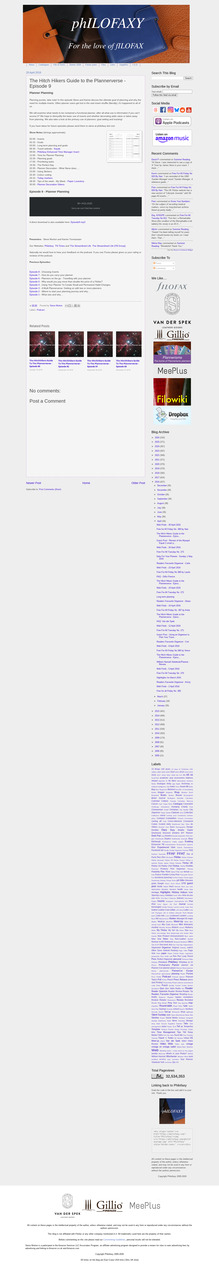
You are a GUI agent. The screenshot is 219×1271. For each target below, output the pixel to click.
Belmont (171, 789)
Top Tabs (170, 1035)
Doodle (174, 836)
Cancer (155, 804)
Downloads (159, 839)
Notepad (177, 942)
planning (175, 973)
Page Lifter (183, 950)
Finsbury (164, 869)
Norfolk (190, 939)
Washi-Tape (181, 1047)
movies (181, 927)
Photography (164, 965)
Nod (171, 939)
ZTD (177, 1062)
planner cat (187, 965)
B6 (187, 787)
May (159, 516)
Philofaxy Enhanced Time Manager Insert (58, 152)
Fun (153, 877)
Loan (167, 916)
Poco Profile (156, 977)
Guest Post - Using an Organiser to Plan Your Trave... (173, 635)
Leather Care (164, 910)
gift (178, 880)
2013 (157, 720)
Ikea (166, 898)
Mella (186, 922)
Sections (189, 1009)
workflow (155, 1059)
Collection (188, 812)
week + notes (172, 1051)
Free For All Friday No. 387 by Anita (173, 610)
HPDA (158, 898)
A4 (184, 775)
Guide (159, 886)
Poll (159, 979)
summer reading (182, 159)
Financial (155, 869)
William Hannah (159, 1056)
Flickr (168, 872)
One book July (166, 945)
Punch (165, 985)
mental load (156, 924)
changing (175, 807)
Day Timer (185, 824)
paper (163, 953)
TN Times (60, 246)
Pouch (170, 980)
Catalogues (44, 65)
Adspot (155, 781)
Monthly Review (165, 927)
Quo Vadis (169, 988)
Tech (174, 1026)
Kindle (164, 907)
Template (156, 1029)
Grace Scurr (169, 883)
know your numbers (180, 201)
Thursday (183, 1029)
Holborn (183, 892)
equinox (190, 844)
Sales (191, 1006)
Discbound (156, 833)
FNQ (177, 872)
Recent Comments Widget (183, 250)
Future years (91, 65)
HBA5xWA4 (156, 889)
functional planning (163, 877)
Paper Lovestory (75, 181)
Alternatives (181, 781)
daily (169, 824)
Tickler (190, 1029)
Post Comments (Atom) (50, 489)
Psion (158, 985)
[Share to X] (72, 305)
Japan (165, 904)
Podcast (41, 310)
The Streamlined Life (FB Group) (109, 246)
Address (189, 778)
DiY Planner (187, 833)
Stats (169, 1021)
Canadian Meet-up (185, 801)
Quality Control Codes (178, 985)
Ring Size (172, 1003)
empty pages (177, 842)
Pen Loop (181, 956)
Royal (175, 1006)
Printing (159, 982)
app (173, 784)
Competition (171, 818)
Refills (154, 997)
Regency (162, 997)
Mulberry (189, 927)
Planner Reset (181, 968)
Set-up (167, 1012)
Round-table (165, 1005)
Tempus (164, 1029)
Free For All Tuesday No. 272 (170, 592)
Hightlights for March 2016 (169, 677)
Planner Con (157, 968)
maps (190, 918)
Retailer (163, 1000)
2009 (157, 738)
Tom (164, 1035)
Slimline (155, 1018)
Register (170, 997)
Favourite (162, 854)
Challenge (155, 807)
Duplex (167, 839)
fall (162, 850)
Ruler (180, 1006)
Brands (179, 795)
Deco (172, 827)
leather (155, 910)
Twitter (170, 1038)
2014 (157, 715)
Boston (171, 795)
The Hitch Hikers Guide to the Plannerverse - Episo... (170, 534)
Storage (189, 1021)
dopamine (181, 836)
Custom (162, 824)
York (162, 1062)
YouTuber (168, 1062)
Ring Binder (162, 1003)
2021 (157, 459)
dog (162, 836)
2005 (157, 755)
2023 (157, 451)
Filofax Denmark (158, 860)
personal (177, 959)
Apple (178, 784)
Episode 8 (34, 272)
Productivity (167, 982)
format (186, 872)
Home (86, 483)
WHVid (190, 1054)
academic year (166, 778)
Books (164, 795)
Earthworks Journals (179, 839)
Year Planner (186, 1059)
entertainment (170, 844)
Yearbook (156, 1062)
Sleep (187, 1015)
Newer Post (33, 483)
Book (191, 792)
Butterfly (180, 798)
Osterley (183, 948)
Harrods (177, 886)
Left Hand (179, 910)
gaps (191, 877)
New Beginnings (173, 933)
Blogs (177, 792)
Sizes (173, 1015)
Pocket (189, 973)
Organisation (188, 945)
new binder (184, 933)
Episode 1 (34, 294)
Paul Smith (164, 956)
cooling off (156, 821)
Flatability (156, 872)
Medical (161, 922)
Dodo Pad (156, 836)
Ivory (159, 904)
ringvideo (155, 1006)
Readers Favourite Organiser (165, 994)
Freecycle (183, 875)
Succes (164, 1024)
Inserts (161, 901)
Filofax (177, 857)
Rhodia (154, 1003)
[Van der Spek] (172, 327)
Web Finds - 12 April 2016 (169, 626)
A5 (187, 774)
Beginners (163, 789)
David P (155, 159)
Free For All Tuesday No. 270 (170, 673)
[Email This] (66, 305)
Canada (173, 801)
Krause (170, 907)
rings (190, 1003)
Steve (174, 1021)
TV (166, 1038)
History (175, 892)
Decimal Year (164, 827)
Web (155, 1050)
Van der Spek (173, 1041)
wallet (173, 1047)
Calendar (156, 801)
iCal (162, 898)
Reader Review (175, 991)
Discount (166, 833)
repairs (178, 997)
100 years (165, 769)
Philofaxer (162, 962)
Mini (181, 924)
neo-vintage (161, 933)
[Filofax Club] (172, 291)
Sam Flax (155, 1009)
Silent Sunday (159, 1014)
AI (166, 781)
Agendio (162, 781)
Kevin (154, 173)
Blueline (184, 792)
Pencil (190, 956)
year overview (173, 1059)
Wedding (163, 1051)
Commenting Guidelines (114, 1239)
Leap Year (189, 907)
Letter (186, 910)
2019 (157, 468)
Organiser (166, 947)
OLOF (157, 945)
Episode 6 (34, 278)
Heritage (155, 892)
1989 (159, 772)
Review (180, 1000)
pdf (171, 956)
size (168, 1015)
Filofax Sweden (176, 863)
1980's (154, 772)
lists (162, 916)
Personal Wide (187, 959)
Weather (190, 1047)
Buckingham (188, 795)
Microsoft (174, 924)
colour (162, 815)
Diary (164, 829)
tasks (164, 1026)
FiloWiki (189, 866)
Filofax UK (188, 863)
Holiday (162, 895)
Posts (158, 263)
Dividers (175, 833)
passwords (155, 956)
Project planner (178, 982)
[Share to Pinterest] (78, 305)
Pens (154, 959)
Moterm (175, 927)
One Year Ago (178, 945)
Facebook (156, 850)
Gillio (182, 880)
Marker (154, 922)
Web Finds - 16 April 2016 (169, 605)
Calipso (164, 801)
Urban (186, 1038)
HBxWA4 (164, 889)
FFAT (181, 853)
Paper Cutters (173, 953)
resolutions (188, 997)
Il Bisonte (172, 898)
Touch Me (178, 1035)
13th (191, 769)
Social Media (172, 1018)
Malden (172, 918)
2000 (163, 772)
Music (154, 930)
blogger (161, 792)
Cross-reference (175, 821)
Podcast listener (178, 977)
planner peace (169, 968)
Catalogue (177, 804)
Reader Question (159, 991)
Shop (183, 1012)
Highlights (165, 892)
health (180, 889)
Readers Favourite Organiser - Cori (173, 641)
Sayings (162, 1009)
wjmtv (154, 229)
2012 (157, 724)
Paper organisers (186, 953)
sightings (189, 1012)
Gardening (155, 880)
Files (103, 65)
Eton (154, 847)
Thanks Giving (173, 1029)
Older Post (138, 483)
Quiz (162, 988)
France (158, 875)
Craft (164, 821)
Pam (154, 187)
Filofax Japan (163, 863)
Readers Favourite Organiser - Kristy (174, 682)
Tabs (186, 1023)
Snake (162, 1018)
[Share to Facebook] (75, 305)
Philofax (154, 962)
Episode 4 (34, 285)
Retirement (172, 1000)
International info (181, 901)
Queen (190, 985)
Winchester (171, 1056)
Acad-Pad (155, 778)
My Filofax (162, 930)
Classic (168, 812)
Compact (161, 818)
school (176, 1009)
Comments (160, 268)
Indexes (180, 898)
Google (160, 883)
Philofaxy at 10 (186, 962)
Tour (184, 1035)
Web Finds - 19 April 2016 (169, 588)
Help (191, 889)
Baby (191, 787)
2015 (157, 711)
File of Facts (59, 65)
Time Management (166, 1032)
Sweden (179, 1024)
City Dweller (184, 810)
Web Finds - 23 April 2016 (169, 567)
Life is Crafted (168, 913)
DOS (188, 836)
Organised (156, 948)
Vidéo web (179, 1044)
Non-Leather (180, 939)
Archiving (185, 784)
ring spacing (182, 1003)
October (161, 494)
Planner (175, 965)
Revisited (189, 1000)
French (190, 875)
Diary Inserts (177, 830)
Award (182, 787)
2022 (157, 455)
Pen (175, 956)
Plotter (182, 974)
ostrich (190, 948)
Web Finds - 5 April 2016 (168, 669)
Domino (168, 836)
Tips (179, 1032)
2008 (157, 742)
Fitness (190, 869)
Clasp (163, 812)
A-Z (180, 775)
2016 (157, 482)
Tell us (180, 1026)
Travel (161, 1038)
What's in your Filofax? (176, 1054)
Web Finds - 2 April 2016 (168, 686)
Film (163, 857)
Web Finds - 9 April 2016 (168, 646)
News (165, 939)
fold (181, 872)
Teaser (169, 1026)
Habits (165, 886)
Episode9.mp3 (78, 222)
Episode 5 (34, 281)
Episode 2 (34, 291)
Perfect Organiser (165, 959)
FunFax (175, 877)
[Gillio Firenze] (172, 340)
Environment (181, 844)
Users (162, 1041)
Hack (171, 886)
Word (186, 1056)
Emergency (166, 842)
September (162, 499)
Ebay (190, 839)
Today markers (45, 178)
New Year (156, 939)
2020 (157, 464)
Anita (169, 784)
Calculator (189, 798)
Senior (161, 1012)
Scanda (170, 1009)
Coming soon (171, 815)
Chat (191, 807)
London (183, 916)
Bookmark (155, 795)
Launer (176, 907)
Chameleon (165, 807)
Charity (184, 807)
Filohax (176, 866)
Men (191, 922)
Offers (190, 942)
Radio (178, 988)
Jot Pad (173, 904)
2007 (157, 746)
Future (186, 877)
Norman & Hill (158, 942)
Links (112, 65)
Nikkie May (157, 243)
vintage (189, 1044)
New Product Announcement (171, 936)
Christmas (174, 810)
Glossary (189, 880)
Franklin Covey (168, 875)
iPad (191, 901)
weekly (155, 1054)
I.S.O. (135, 65)
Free (178, 875)
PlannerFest (156, 974)
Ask (168, 787)
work (191, 1056)
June (159, 512)
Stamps (154, 1021)
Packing (174, 950)
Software (182, 1018)
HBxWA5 (172, 889)
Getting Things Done (168, 880)
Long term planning (165, 597)
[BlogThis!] (69, 305)
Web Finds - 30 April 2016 (169, 525)
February (161, 701)
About (31, 65)
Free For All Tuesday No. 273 (170, 552)
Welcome (162, 1054)
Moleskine (188, 924)
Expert (179, 847)
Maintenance (164, 918)
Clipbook (175, 812)
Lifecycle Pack (180, 913)
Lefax (172, 910)
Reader (189, 988)
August (160, 503)
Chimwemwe (157, 810)
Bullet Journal (158, 798)
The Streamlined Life (80, 246)
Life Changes (157, 913)
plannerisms (166, 974)
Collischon (155, 815)
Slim (191, 1015)
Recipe (190, 994)
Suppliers (123, 65)
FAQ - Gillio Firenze (166, 576)
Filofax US (156, 866)
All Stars (172, 781)
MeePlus (169, 922)
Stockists (181, 1021)
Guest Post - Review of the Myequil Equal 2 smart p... (173, 541)
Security (154, 1012)
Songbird (189, 1018)
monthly (155, 927)
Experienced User (166, 847)
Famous (186, 850)
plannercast (164, 971)
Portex (164, 980)
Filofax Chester (187, 857)
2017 (157, 477)
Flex (163, 871)
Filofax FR (169, 860)
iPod (154, 904)
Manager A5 (182, 918)
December (162, 485)
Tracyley (190, 1035)
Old (153, 945)
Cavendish (188, 804)
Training (154, 1038)
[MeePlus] (172, 376)
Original (175, 948)
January (161, 705)
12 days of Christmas (180, 769)
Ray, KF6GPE (158, 215)
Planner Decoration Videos (50, 184)
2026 (157, 437)
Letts (191, 910)
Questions (155, 988)
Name (181, 930)
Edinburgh (156, 842)
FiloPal (182, 866)
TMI (184, 1032)
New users (189, 936)
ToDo (160, 1035)
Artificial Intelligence (159, 787)
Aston (172, 787)
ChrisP (166, 810)
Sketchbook (180, 1015)
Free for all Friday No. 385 (169, 691)
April (159, 521)
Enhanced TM (158, 844)
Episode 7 (34, 275)
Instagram (169, 901)
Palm (158, 953)
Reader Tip (188, 991)
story (153, 1024)
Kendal (190, 904)
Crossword (188, 821)
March (160, 696)
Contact (180, 818)
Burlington (171, 798)
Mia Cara (166, 924)
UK (175, 1038)
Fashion (154, 854)
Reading (183, 994)
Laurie (182, 907)
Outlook (166, 950)
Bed (157, 789)
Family (166, 850)
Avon (177, 787)
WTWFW (162, 1059)
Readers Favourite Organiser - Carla (173, 563)
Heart (186, 889)
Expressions (188, 847)
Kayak (57, 149)
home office (177, 895)
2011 (157, 729)
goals (154, 883)
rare (182, 988)
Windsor (181, 1056)
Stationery (162, 1021)
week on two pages (185, 1051)
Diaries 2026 (75, 65)
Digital (190, 830)
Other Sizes (157, 950)
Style (158, 1024)
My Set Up (173, 930)
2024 (157, 446)
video (184, 1041)
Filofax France (179, 860)
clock (181, 812)
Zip (173, 1062)
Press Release (180, 979)
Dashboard (176, 824)
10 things (156, 769)
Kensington (156, 907)
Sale (185, 1006)
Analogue (161, 784)
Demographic (180, 827)
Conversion (189, 818)
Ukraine (180, 1038)
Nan (187, 930)
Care (160, 804)
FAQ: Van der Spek (166, 621)
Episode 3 (34, 288)
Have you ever (187, 886)
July (159, 508)
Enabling (189, 841)
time (153, 1032)
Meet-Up (178, 921)
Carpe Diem (167, 804)
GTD (183, 883)
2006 (157, 751)
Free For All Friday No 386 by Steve (173, 650)
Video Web (166, 1043)
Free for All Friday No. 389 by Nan (172, 529)
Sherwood (175, 1012)
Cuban (154, 824)
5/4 (177, 775)
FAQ (191, 850)
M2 (157, 918)
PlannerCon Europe (182, 971)
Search (182, 1009)
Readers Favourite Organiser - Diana (173, 601)
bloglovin (169, 792)
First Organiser (177, 869)
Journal (182, 904)
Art (192, 784)
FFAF (171, 853)
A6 (191, 775)
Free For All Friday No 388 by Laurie (173, 572)
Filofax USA (166, 866)
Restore (155, 1000)
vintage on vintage (160, 1047)
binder (154, 792)
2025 (157, 442)
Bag (153, 789)
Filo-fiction (169, 857)
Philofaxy (49, 246)
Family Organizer (175, 850)
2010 (157, 733)
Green (178, 883)
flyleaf (173, 872)
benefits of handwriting (184, 789)
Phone (154, 965)
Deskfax (155, 830)
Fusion (180, 877)
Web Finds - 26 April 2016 (169, 547)
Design (190, 827)
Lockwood (174, 916)
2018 (157, 473)
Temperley (188, 1026)
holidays (169, 895)
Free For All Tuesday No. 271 (170, 630)
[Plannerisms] (172, 363)
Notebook (168, 942)
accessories (179, 778)
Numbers (184, 942)
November (162, 490)
